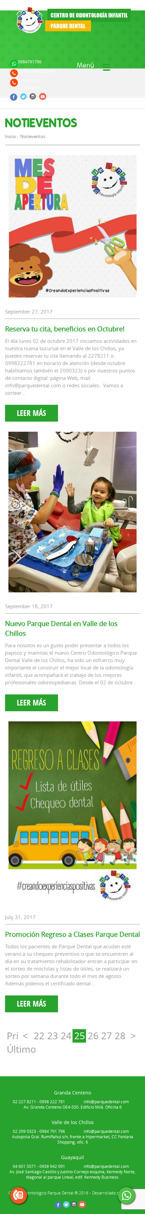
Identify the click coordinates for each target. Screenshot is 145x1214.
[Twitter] (24, 95)
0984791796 (29, 61)
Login (16, 104)
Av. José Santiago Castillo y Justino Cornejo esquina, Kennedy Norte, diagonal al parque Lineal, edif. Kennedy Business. (72, 1174)
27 (106, 1035)
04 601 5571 (24, 1166)
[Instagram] (33, 95)
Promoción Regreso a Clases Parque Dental (72, 934)
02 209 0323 (24, 1131)
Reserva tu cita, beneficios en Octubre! (64, 328)
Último (13, 1049)
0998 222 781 (52, 1101)
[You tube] (43, 96)
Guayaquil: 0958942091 (29, 84)
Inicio (10, 136)
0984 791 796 (52, 1131)
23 (52, 1035)
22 (39, 1035)
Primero (13, 1035)
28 (120, 1035)
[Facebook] (15, 96)
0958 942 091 (52, 1166)
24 (66, 1035)
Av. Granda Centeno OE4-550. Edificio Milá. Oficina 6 (73, 1107)
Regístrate (39, 104)
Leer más (31, 413)
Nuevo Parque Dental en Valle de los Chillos (61, 628)
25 (79, 1035)
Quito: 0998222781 (37, 71)
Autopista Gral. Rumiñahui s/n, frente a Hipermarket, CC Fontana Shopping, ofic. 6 (72, 1139)
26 (93, 1035)
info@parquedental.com (106, 1101)
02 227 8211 (24, 1101)
